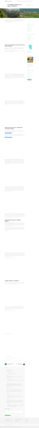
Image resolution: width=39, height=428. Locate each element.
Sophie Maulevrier (28, 4)
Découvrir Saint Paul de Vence (29, 37)
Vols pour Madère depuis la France (8, 137)
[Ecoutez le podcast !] (30, 49)
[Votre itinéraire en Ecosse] (30, 62)
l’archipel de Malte (13, 217)
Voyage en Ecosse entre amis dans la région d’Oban (19, 364)
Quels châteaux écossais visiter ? (29, 31)
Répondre (22, 369)
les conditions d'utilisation (16, 426)
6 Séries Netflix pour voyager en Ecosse (30, 27)
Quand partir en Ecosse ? (29, 30)
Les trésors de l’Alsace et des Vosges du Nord (30, 38)
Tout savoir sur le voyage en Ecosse (30, 25)
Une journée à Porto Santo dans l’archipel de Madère (10, 364)
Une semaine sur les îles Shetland (29, 29)
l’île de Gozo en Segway (11, 77)
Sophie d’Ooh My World (7, 420)
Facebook (26, 420)
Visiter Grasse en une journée (29, 36)
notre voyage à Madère (12, 257)
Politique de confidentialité (17, 420)
